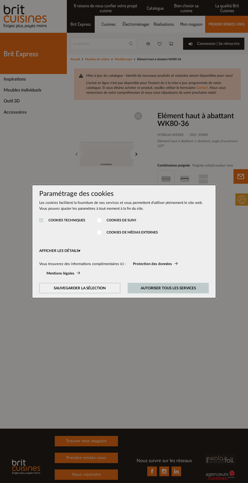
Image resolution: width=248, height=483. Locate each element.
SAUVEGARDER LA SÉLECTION (80, 288)
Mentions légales (60, 273)
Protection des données (152, 264)
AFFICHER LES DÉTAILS (58, 251)
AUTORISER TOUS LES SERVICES (168, 288)
